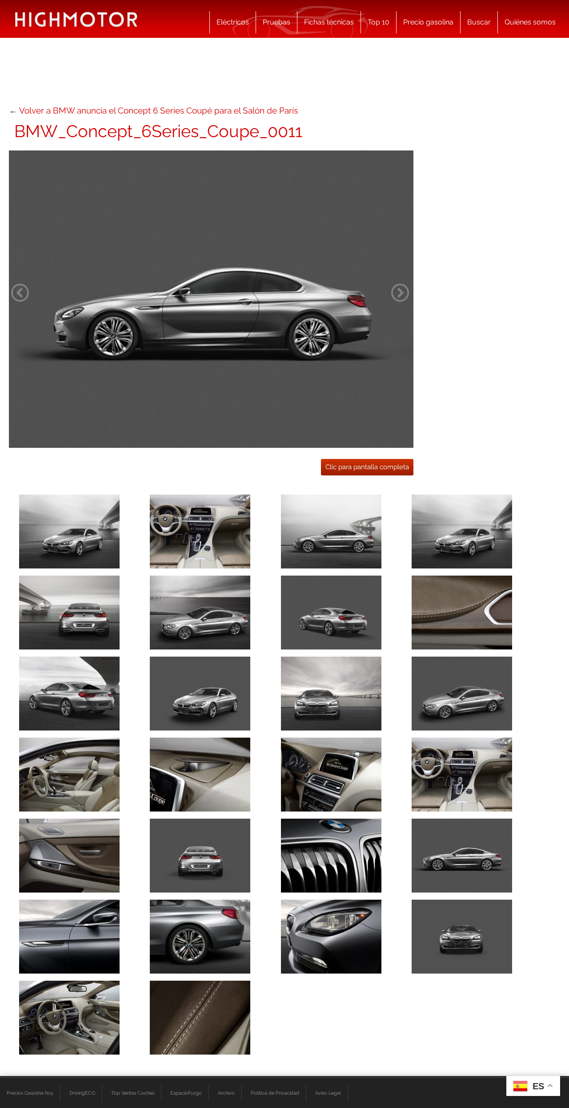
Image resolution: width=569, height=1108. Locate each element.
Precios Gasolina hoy (30, 1093)
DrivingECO (82, 1093)
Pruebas (276, 22)
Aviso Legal (328, 1093)
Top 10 (378, 22)
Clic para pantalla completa (367, 467)
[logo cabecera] (76, 18)
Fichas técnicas (329, 22)
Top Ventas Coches (132, 1093)
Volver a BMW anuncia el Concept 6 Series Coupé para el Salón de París (158, 110)
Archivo (226, 1093)
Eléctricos (232, 22)
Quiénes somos (530, 22)
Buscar (479, 22)
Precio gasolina (428, 22)
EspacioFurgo (186, 1093)
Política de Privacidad (275, 1093)
